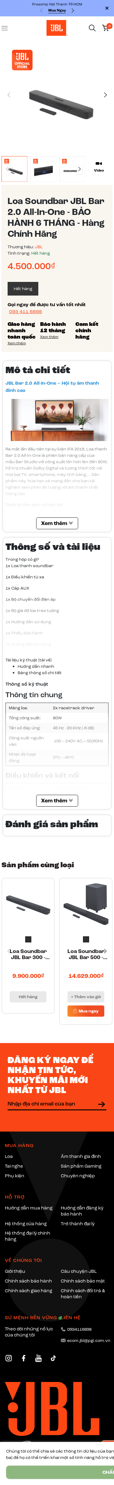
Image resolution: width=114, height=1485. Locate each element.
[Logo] (57, 27)
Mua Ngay (57, 10)
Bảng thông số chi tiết (40, 673)
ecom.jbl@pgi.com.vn (88, 1340)
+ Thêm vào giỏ (86, 997)
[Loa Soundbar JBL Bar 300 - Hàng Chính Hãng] (28, 904)
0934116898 (79, 1329)
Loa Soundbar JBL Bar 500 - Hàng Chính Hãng (86, 954)
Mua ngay (88, 1011)
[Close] (107, 8)
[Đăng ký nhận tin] (101, 1104)
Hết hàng (28, 997)
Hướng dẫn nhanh (36, 666)
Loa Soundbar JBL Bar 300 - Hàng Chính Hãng (28, 954)
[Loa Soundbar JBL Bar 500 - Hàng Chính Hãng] (86, 904)
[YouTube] (38, 1358)
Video (99, 170)
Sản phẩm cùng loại (38, 865)
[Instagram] (8, 1358)
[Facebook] (23, 1358)
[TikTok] (53, 1358)
